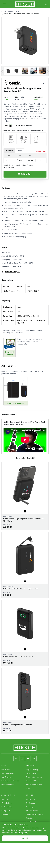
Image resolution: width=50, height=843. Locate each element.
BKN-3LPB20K (7, 655)
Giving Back (5, 810)
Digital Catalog (32, 769)
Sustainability (6, 807)
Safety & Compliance (34, 814)
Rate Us (29, 818)
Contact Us (30, 799)
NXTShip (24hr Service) (10, 781)
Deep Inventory (7, 784)
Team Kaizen (6, 803)
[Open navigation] (4, 4)
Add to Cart (26, 174)
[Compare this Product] (44, 82)
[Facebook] (15, 758)
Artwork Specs (32, 810)
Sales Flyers (31, 773)
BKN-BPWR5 (7, 516)
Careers (4, 814)
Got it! (25, 838)
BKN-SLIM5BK (8, 722)
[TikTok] (34, 758)
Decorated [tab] (9, 151)
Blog (28, 788)
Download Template (15, 403)
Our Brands (5, 769)
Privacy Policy (23, 833)
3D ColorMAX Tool (33, 781)
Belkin (17, 11)
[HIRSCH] (25, 4)
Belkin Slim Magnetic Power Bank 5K (17, 725)
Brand (10, 11)
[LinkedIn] (28, 758)
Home (3, 11)
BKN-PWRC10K (8, 587)
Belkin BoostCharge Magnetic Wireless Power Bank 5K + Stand (23, 520)
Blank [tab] (20, 151)
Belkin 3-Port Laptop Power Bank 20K (18, 657)
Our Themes (6, 777)
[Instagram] (22, 758)
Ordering (29, 807)
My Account (30, 803)
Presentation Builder (34, 777)
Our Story (5, 799)
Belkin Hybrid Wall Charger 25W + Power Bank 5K (21, 14)
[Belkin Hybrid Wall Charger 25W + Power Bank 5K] (8, 71)
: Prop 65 (12, 272)
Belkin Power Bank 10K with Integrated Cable (21, 589)
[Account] (45, 4)
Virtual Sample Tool (34, 784)
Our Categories (7, 773)
